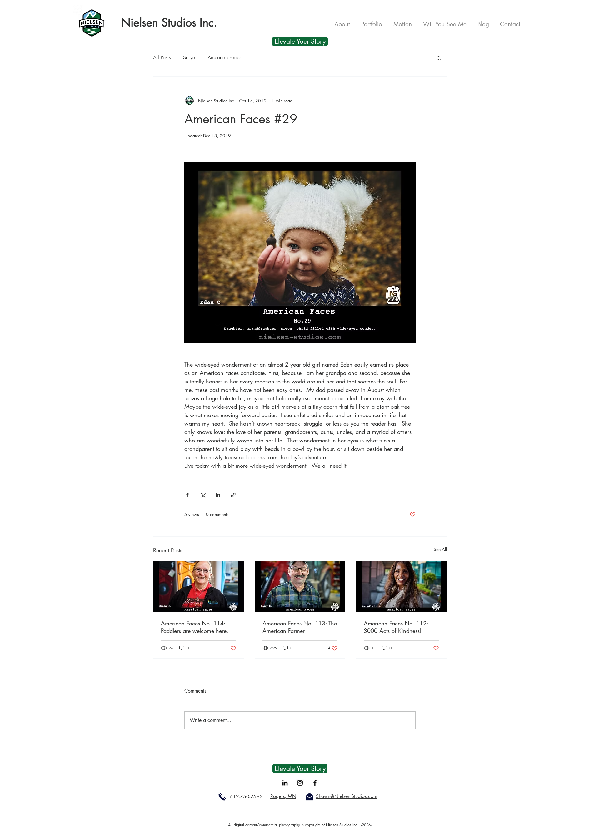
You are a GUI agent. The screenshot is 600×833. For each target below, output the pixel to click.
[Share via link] (233, 495)
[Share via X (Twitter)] (203, 495)
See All (440, 549)
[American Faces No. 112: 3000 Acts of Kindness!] (401, 586)
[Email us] (309, 796)
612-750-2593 (246, 796)
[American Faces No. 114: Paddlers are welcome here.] (198, 586)
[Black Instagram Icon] (300, 782)
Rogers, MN (283, 796)
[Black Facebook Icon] (315, 782)
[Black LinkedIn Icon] (285, 782)
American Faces (224, 57)
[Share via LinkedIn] (218, 495)
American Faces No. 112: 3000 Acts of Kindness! (396, 626)
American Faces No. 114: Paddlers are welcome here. (194, 626)
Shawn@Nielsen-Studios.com (346, 796)
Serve (189, 57)
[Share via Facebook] (187, 495)
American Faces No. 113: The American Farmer (299, 626)
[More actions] (412, 100)
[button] (439, 57)
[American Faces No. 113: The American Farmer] (300, 586)
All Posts (162, 57)
